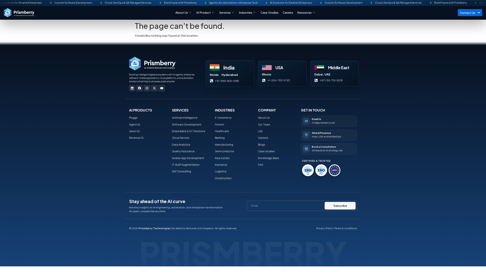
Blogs (261, 144)
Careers (288, 12)
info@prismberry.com (323, 122)
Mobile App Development (188, 158)
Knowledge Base (268, 158)
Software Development (186, 124)
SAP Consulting (181, 171)
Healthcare (222, 131)
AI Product (203, 12)
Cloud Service (180, 138)
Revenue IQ (136, 138)
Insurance (221, 164)
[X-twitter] (154, 88)
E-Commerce (223, 117)
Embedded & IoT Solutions (188, 131)
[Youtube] (162, 88)
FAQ (260, 164)
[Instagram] (147, 88)
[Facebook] (139, 88)
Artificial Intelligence (184, 117)
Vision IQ (134, 131)
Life (260, 131)
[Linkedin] (132, 88)
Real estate (222, 158)
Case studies (266, 151)
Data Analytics (181, 144)
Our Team (264, 124)
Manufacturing (224, 144)
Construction (223, 178)
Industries (245, 12)
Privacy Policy (324, 228)
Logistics (220, 171)
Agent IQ (134, 124)
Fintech (219, 124)
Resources (304, 12)
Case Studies (270, 12)
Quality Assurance (183, 151)
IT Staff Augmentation (186, 164)
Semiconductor (224, 151)
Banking (220, 138)
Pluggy (133, 117)
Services (225, 12)
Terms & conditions (345, 228)
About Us (181, 12)
